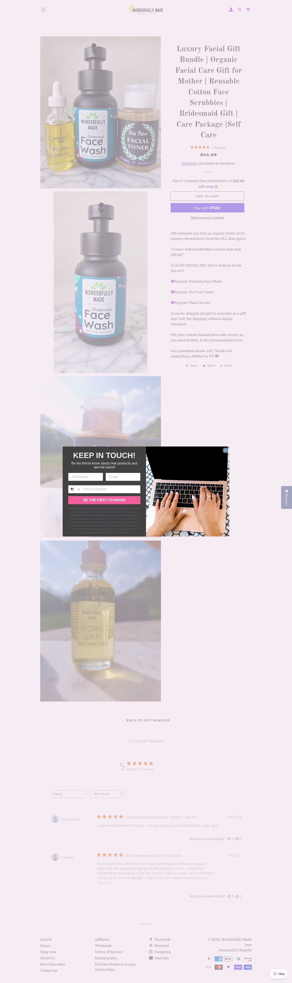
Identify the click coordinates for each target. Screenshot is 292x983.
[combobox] (74, 489)
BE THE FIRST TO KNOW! (104, 500)
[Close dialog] (225, 450)
